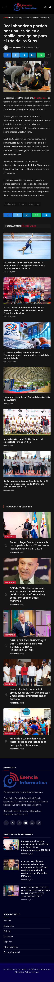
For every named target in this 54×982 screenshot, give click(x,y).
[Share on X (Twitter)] (15, 55)
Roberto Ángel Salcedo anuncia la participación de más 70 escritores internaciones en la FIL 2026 (29, 545)
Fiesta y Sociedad (11, 952)
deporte (22, 204)
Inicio (5, 18)
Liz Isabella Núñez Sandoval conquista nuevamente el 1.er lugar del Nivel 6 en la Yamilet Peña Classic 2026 (24, 265)
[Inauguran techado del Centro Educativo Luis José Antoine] (27, 380)
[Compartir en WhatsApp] (41, 55)
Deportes (7, 942)
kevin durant (34, 204)
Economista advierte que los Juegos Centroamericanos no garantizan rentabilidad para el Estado (26, 355)
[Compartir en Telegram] (24, 55)
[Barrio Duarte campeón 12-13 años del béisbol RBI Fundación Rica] (27, 422)
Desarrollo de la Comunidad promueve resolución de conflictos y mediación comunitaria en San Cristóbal (30, 694)
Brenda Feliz (18, 47)
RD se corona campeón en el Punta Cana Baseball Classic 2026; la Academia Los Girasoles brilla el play (23, 310)
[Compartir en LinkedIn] (32, 55)
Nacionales (10, 537)
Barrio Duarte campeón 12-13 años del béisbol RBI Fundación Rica (23, 440)
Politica (6, 931)
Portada (7, 921)
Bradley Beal (40, 98)
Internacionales (10, 947)
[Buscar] (49, 7)
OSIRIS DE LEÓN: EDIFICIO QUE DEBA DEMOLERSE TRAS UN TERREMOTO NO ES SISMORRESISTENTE (28, 645)
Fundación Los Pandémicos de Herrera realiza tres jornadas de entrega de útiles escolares (28, 742)
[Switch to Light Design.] (45, 7)
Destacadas (10, 583)
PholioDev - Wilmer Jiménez (27, 972)
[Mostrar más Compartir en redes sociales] (48, 55)
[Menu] (4, 7)
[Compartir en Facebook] (7, 55)
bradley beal (10, 204)
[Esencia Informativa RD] (26, 7)
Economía (8, 936)
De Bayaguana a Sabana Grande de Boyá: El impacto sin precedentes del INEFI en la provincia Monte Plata (25, 484)
